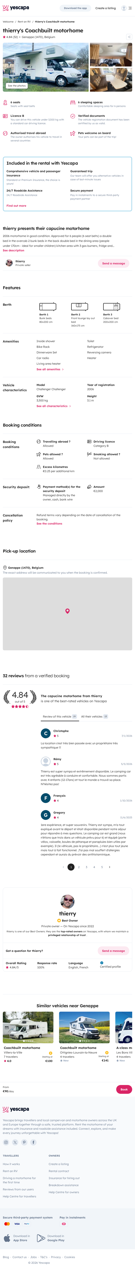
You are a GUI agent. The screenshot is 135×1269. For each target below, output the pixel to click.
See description (13, 250)
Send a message (113, 263)
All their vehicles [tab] (94, 716)
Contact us (19, 1257)
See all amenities (49, 369)
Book (124, 1089)
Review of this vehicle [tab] (59, 716)
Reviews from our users (18, 1189)
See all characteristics (52, 406)
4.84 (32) (12, 37)
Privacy (56, 1257)
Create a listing (105, 8)
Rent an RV (10, 1171)
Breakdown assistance (64, 1185)
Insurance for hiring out (64, 1178)
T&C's (43, 1257)
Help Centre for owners (64, 1192)
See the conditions (49, 523)
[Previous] (7, 1027)
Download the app (75, 8)
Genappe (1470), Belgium (38, 37)
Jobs (33, 1257)
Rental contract (59, 1171)
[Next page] (109, 867)
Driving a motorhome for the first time (19, 1180)
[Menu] (127, 8)
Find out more (16, 205)
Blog (6, 1257)
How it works (11, 1164)
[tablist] (86, 717)
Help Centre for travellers (19, 1196)
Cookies (69, 1257)
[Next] (49, 1027)
